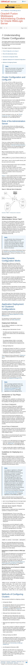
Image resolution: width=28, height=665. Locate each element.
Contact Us (8, 661)
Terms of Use (19, 661)
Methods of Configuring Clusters (10, 62)
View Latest (10, 7)
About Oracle (3, 661)
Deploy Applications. (16, 319)
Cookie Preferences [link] (10, 662)
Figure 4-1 (4, 175)
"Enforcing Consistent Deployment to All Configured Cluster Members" (13, 492)
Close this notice (18, 7)
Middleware (6, 10)
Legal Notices (13, 661)
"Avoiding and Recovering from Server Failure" (14, 251)
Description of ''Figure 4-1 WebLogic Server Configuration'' (11, 212)
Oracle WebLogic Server (15, 10)
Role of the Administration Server (10, 53)
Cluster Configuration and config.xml (10, 51)
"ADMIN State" (10, 443)
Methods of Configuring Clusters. (18, 145)
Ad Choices (16, 662)
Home (2, 10)
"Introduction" (6, 607)
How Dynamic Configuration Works (10, 56)
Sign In (24, 1)
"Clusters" (18, 608)
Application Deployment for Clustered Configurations (14, 59)
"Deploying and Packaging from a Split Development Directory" (12, 389)
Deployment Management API (15, 378)
